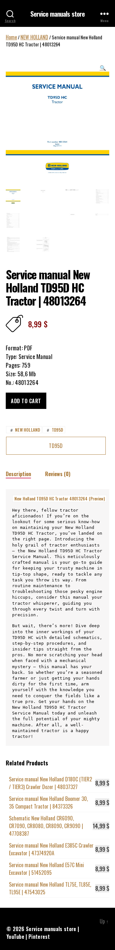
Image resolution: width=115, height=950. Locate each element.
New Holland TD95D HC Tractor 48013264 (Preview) (59, 498)
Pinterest (39, 936)
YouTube (15, 936)
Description (18, 474)
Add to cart (26, 401)
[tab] (18, 473)
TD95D (54, 430)
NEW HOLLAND (34, 37)
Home (11, 37)
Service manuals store (57, 13)
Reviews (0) (57, 474)
